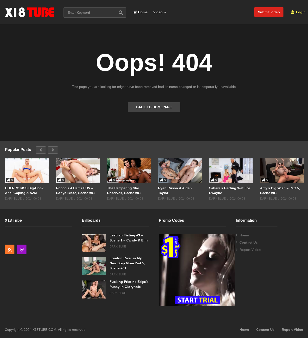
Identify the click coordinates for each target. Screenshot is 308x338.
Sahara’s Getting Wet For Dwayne (229, 190)
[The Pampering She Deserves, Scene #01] (129, 170)
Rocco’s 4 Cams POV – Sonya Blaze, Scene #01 (75, 190)
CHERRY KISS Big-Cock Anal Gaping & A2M (24, 190)
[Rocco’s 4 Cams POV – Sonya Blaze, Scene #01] (78, 170)
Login (300, 12)
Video (157, 12)
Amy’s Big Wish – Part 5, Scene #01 (280, 190)
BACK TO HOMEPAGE (154, 107)
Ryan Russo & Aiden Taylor (175, 190)
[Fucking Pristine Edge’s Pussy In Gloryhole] (94, 289)
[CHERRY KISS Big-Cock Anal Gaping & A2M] (27, 170)
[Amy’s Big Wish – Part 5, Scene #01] (282, 170)
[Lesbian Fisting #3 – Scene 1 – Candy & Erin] (94, 243)
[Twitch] (21, 249)
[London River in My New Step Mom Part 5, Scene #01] (94, 266)
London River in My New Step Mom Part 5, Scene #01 (127, 263)
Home (142, 12)
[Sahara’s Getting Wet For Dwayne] (231, 170)
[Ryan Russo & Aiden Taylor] (180, 170)
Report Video (250, 250)
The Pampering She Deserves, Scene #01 (124, 190)
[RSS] (9, 249)
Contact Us (248, 242)
